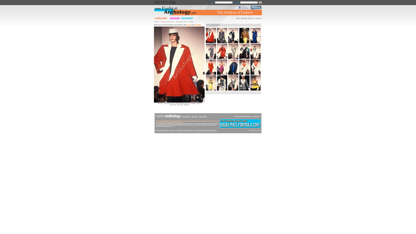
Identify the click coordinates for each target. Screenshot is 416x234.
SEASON (175, 18)
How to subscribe (240, 116)
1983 (191, 22)
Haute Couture (167, 22)
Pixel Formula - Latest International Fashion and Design (200, 130)
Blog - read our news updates (174, 130)
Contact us (258, 18)
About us (251, 18)
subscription (197, 24)
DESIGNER (187, 18)
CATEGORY (161, 18)
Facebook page (160, 130)
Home (156, 22)
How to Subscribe (241, 18)
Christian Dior (181, 22)
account (188, 24)
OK (260, 2)
